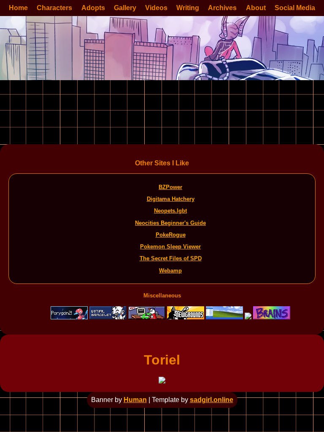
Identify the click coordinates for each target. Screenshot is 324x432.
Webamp (170, 270)
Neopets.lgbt (170, 211)
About (256, 7)
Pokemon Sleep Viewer (170, 246)
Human (135, 399)
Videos (156, 7)
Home (18, 7)
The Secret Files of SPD (171, 258)
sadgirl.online (211, 399)
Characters (54, 7)
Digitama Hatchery (170, 199)
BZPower (170, 187)
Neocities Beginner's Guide (170, 223)
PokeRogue (171, 235)
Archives (222, 7)
